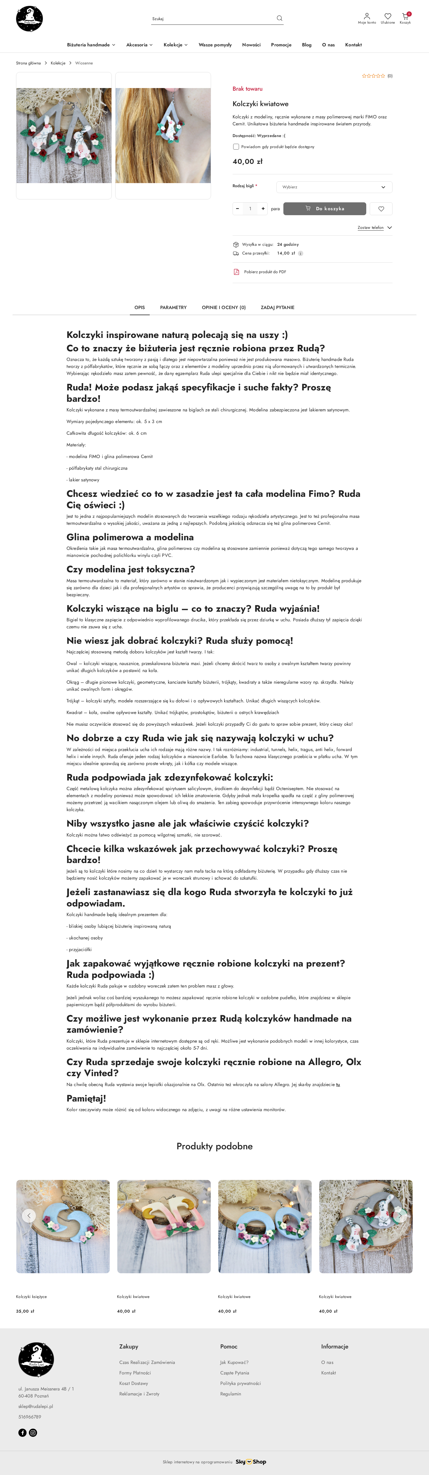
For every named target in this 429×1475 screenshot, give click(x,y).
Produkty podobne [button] (215, 1146)
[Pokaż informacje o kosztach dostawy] (300, 253)
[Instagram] (33, 1433)
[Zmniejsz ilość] (237, 209)
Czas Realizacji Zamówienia (147, 1362)
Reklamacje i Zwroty (139, 1393)
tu (338, 1084)
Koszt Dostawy (133, 1383)
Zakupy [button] (128, 1346)
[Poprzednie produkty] (29, 1216)
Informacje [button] (334, 1346)
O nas (327, 1362)
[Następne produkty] (400, 1216)
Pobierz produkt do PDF (265, 272)
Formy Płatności (135, 1372)
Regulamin (230, 1393)
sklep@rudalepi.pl (35, 1406)
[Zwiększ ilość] (263, 209)
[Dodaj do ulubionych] (381, 208)
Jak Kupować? (234, 1362)
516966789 (29, 1416)
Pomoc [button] (229, 1346)
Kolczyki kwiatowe (32, 1296)
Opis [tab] (140, 307)
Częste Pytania (234, 1372)
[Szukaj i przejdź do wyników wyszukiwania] (279, 19)
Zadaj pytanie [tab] (277, 307)
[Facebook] (22, 1433)
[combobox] (334, 187)
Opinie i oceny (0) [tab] (224, 307)
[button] (64, 135)
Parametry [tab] (173, 307)
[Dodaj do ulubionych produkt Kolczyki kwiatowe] (103, 1171)
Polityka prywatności (240, 1383)
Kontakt (328, 1372)
